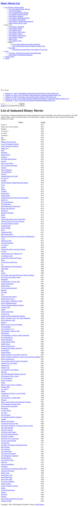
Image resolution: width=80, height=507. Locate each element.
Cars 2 (3, 238)
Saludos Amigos (6, 484)
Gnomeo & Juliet (6, 232)
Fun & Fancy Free (6, 475)
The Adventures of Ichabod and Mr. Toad (14, 468)
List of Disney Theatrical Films (14, 7)
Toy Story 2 (4, 389)
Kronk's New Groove (7, 299)
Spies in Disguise (6, 170)
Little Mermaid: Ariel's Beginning (11, 266)
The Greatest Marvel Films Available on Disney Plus (28, 46)
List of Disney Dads (15, 30)
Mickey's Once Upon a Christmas (11, 385)
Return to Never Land (8, 346)
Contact (7, 58)
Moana (3, 189)
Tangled (3, 247)
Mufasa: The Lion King (8, 142)
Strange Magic (5, 195)
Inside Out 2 (5, 148)
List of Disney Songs (15, 41)
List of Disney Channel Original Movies (21, 21)
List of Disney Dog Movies (17, 20)
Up (2, 264)
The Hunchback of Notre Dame (11, 404)
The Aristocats (5, 449)
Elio (2, 137)
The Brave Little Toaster (8, 432)
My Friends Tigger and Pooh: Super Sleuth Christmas (17, 275)
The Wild (4, 292)
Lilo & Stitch (5, 350)
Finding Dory (5, 193)
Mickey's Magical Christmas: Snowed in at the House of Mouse (20, 357)
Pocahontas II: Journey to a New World (13, 393)
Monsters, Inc (5, 367)
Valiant (3, 309)
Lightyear (4, 157)
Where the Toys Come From (10, 438)
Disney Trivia (13, 39)
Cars (2, 294)
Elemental (4, 152)
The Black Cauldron (7, 436)
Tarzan (3, 382)
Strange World (5, 155)
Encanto (3, 161)
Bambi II (4, 290)
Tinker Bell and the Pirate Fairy (10, 206)
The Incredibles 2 (6, 172)
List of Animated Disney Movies (19, 12)
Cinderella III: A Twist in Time (10, 281)
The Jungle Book (6, 451)
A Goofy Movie (6, 410)
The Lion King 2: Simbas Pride (10, 398)
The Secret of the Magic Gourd (10, 277)
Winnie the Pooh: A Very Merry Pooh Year (14, 355)
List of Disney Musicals (16, 16)
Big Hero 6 (4, 210)
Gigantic (3, 180)
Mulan (3, 391)
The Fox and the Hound (8, 441)
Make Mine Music (6, 477)
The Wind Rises (6, 204)
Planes (3, 215)
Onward (3, 167)
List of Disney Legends (16, 37)
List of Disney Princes (15, 28)
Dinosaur (4, 372)
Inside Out (4, 200)
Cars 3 (3, 185)
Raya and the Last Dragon (9, 165)
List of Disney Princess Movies (18, 14)
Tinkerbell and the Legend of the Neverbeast (14, 198)
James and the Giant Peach (9, 406)
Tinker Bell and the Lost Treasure (11, 258)
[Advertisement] (40, 74)
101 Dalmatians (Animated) (9, 456)
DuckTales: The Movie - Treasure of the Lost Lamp (17, 425)
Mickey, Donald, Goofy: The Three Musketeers (15, 318)
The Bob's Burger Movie (8, 159)
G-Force (3, 251)
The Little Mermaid (7, 428)
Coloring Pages (9, 56)
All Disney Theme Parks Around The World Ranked (25, 53)
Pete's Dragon (5, 447)
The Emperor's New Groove (10, 376)
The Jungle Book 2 (7, 337)
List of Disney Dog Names (17, 32)
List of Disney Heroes (15, 34)
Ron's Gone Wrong (7, 163)
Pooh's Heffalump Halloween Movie (12, 305)
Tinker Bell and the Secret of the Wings (13, 219)
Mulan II (3, 322)
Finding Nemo (5, 344)
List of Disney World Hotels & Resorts (20, 55)
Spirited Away (5, 365)
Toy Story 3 (4, 245)
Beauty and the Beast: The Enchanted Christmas (16, 402)
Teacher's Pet (5, 314)
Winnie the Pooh (6, 241)
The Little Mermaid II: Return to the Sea (13, 374)
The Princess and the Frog (9, 262)
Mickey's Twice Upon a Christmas (11, 324)
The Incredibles (6, 327)
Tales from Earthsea (7, 243)
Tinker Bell (4, 269)
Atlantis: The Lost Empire (9, 363)
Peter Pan (4, 462)
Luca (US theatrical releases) (10, 144)
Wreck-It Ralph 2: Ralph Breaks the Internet (14, 183)
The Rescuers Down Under (9, 423)
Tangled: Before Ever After (9, 176)
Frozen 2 (4, 174)
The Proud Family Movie (9, 296)
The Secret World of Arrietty (10, 223)
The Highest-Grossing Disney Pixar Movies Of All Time (29, 49)
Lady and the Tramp (7, 460)
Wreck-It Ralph (6, 228)
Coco (2, 187)
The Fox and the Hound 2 (9, 288)
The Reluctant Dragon (8, 490)
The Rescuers (5, 443)
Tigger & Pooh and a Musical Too (11, 253)
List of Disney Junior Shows (17, 35)
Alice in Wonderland (7, 464)
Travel (7, 51)
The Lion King (5, 415)
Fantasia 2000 (5, 387)
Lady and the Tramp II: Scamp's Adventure (14, 361)
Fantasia (3, 496)
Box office (12, 48)
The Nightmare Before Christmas (11, 417)
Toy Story (4, 413)
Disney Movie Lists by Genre (18, 23)
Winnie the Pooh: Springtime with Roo (13, 316)
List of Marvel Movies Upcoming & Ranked (26, 44)
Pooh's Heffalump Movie (9, 303)
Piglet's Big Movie (6, 339)
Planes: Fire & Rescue (8, 208)
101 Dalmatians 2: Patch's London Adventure (15, 335)
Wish (2, 150)
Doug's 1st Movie (6, 380)
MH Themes (40, 504)
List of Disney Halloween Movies (19, 18)
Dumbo (3, 492)
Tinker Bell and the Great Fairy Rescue (13, 249)
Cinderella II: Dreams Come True (11, 348)
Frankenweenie (6, 226)
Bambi (3, 488)
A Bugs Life (5, 395)
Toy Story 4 (4, 178)
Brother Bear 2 (5, 286)
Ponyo (3, 260)
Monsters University (7, 213)
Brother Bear (5, 333)
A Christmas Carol (6, 256)
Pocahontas (4, 408)
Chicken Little (5, 307)
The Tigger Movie (6, 378)
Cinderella (4, 466)
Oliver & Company (7, 430)
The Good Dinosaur (7, 202)
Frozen (3, 217)
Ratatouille (4, 279)
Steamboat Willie (6, 501)
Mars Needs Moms (7, 234)
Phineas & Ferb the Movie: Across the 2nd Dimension (17, 236)
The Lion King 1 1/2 (7, 329)
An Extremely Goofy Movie (10, 370)
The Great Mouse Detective (9, 434)
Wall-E (3, 273)
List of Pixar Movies (15, 11)
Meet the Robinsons (7, 284)
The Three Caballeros (7, 481)
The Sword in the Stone (8, 453)
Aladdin (3, 419)
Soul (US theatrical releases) (9, 146)
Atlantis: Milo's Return (8, 342)
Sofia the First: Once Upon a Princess (12, 221)
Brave (3, 230)
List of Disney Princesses (16, 27)
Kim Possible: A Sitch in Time (10, 331)
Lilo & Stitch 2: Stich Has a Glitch (11, 301)
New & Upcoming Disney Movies (19, 9)
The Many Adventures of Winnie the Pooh (14, 445)
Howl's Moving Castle (8, 320)
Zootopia (4, 191)
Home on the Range (7, 312)
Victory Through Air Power (9, 486)
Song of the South (6, 479)
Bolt (2, 271)
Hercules (4, 400)
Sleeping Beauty (6, 458)
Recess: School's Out (7, 359)
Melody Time (5, 473)
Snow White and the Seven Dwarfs (12, 499)
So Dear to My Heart (7, 471)
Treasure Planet (6, 352)
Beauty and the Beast (7, 421)
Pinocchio (4, 494)
